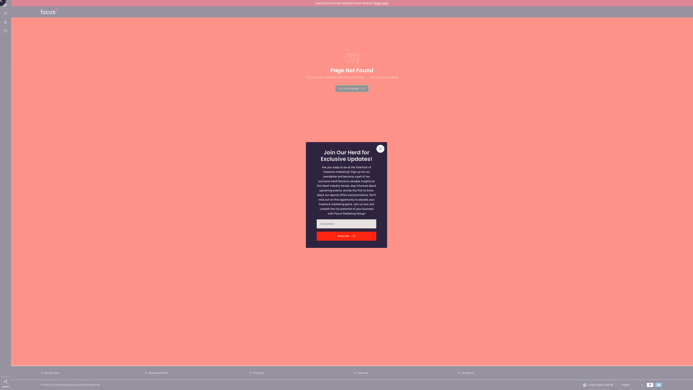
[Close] (380, 149)
